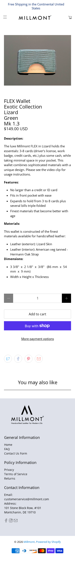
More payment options (37, 339)
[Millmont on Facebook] (6, 521)
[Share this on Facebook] (18, 359)
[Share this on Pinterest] (28, 359)
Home (8, 445)
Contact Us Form (15, 453)
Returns (9, 478)
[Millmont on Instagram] (11, 521)
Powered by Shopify (48, 542)
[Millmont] (37, 17)
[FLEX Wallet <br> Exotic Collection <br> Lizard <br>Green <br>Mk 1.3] (37, 60)
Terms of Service (15, 474)
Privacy (9, 470)
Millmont (29, 542)
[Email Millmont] (16, 521)
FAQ (7, 449)
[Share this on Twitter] (8, 359)
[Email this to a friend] (39, 359)
